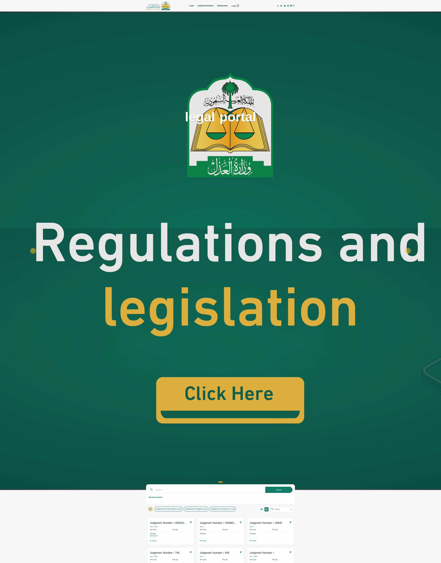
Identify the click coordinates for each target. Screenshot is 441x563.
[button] (33, 250)
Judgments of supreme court (222, 509)
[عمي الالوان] (288, 5)
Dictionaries (222, 5)
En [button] (293, 5)
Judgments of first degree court (168, 509)
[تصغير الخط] (278, 5)
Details (154, 540)
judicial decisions (206, 5)
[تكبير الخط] (281, 5)
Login (234, 5)
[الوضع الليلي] (285, 5)
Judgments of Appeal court (196, 509)
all (150, 509)
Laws (191, 5)
